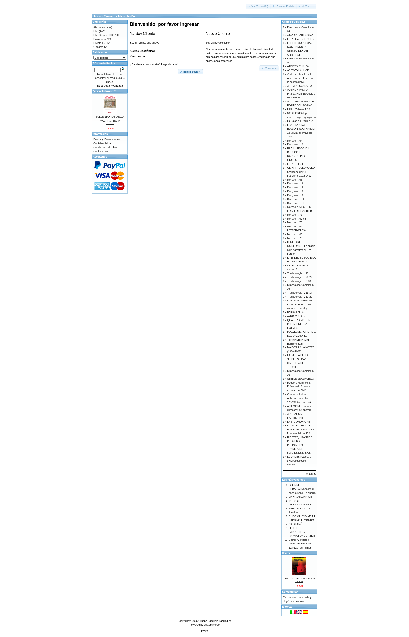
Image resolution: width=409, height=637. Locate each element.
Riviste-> (98, 42)
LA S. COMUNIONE (298, 421)
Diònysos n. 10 (295, 203)
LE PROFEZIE (295, 164)
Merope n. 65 (294, 179)
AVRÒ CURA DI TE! (298, 316)
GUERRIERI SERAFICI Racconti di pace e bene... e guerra (302, 489)
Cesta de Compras (293, 21)
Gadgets (98, 46)
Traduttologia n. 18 (297, 273)
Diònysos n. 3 (295, 183)
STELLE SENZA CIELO (300, 378)
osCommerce (212, 624)
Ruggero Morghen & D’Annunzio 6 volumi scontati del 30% (298, 386)
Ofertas (286, 553)
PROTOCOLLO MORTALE (299, 578)
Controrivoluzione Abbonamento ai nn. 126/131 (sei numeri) (299, 398)
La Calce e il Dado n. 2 (300, 120)
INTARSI (294, 500)
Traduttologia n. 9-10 (299, 281)
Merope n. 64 (294, 140)
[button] (258, 6)
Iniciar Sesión (126, 16)
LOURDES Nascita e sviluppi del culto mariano (299, 460)
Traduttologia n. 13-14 (299, 292)
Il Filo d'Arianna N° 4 (298, 109)
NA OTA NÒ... (297, 524)
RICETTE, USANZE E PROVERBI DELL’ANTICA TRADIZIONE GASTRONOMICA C (299, 445)
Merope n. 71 (294, 214)
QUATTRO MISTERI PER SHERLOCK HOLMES (299, 324)
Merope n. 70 (294, 238)
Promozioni (99, 39)
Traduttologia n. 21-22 (299, 277)
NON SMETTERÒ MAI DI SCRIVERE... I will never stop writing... (300, 304)
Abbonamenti (100, 27)
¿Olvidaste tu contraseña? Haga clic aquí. (154, 64)
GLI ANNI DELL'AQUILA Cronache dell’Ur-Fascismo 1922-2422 (301, 171)
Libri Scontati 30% (103, 35)
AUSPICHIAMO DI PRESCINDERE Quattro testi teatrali (301, 93)
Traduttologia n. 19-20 (299, 296)
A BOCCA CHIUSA (298, 66)
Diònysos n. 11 (295, 199)
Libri (95, 31)
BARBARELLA (295, 312)
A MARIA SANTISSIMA (300, 35)
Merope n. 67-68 (296, 218)
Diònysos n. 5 (295, 195)
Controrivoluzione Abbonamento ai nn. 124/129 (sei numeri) (300, 543)
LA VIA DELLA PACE (300, 496)
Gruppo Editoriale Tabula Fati (214, 620)
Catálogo (109, 16)
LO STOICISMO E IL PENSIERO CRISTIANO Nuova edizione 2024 (301, 429)
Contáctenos (100, 151)
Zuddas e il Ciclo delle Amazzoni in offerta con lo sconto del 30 (300, 78)
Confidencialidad (102, 143)
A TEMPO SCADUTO (299, 85)
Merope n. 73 (294, 222)
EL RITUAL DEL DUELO (301, 39)
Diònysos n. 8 (295, 191)
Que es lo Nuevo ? (104, 91)
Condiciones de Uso (105, 147)
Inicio (97, 16)
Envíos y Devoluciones (106, 139)
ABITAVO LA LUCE (298, 70)
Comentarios (290, 591)
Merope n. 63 (294, 234)
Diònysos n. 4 (295, 187)
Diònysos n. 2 (295, 144)
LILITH (293, 527)
